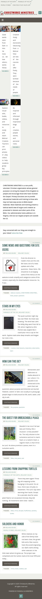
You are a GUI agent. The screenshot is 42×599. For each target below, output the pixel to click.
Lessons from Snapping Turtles (19, 469)
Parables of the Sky (25, 2)
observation (35, 348)
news (11, 296)
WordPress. (29, 591)
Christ (16, 511)
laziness (34, 511)
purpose (15, 407)
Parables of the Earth (8, 2)
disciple (21, 511)
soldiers (21, 569)
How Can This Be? (11, 361)
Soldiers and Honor (13, 524)
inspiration (28, 348)
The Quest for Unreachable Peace (20, 418)
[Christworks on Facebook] (39, 12)
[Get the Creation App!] (5, 102)
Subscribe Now (17, 233)
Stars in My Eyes (11, 306)
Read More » (5, 71)
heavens (22, 348)
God (17, 348)
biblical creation (15, 293)
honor (17, 569)
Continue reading (10, 288)
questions (21, 296)
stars (11, 351)
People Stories (6, 5)
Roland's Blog (23, 253)
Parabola (20, 591)
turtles (12, 513)
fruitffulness (27, 511)
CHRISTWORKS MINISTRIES (29, 293)
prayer (16, 296)
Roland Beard (11, 253)
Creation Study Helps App (21, 5)
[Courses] (16, 29)
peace (19, 458)
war (23, 458)
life (12, 407)
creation (13, 348)
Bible (12, 458)
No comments (36, 242)
